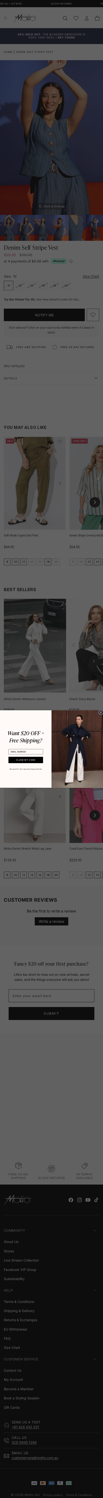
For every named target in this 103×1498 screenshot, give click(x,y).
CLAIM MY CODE (25, 760)
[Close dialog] (101, 712)
